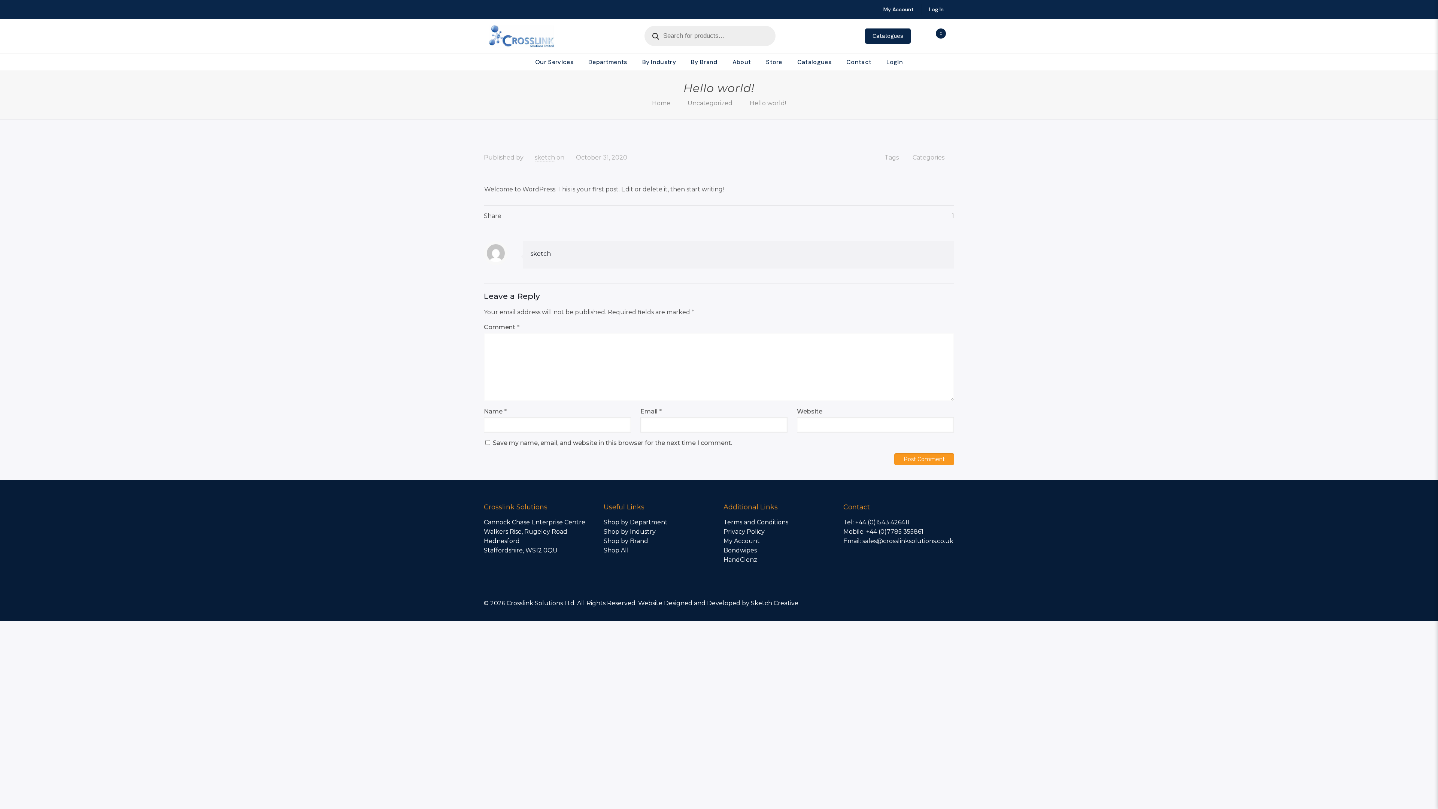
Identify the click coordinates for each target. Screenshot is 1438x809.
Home (661, 103)
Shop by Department (636, 522)
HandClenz (740, 559)
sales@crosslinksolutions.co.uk (907, 541)
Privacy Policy (744, 531)
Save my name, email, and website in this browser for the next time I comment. (612, 442)
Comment (501, 327)
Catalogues (888, 36)
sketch (545, 157)
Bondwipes (740, 550)
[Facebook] (897, 603)
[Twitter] (907, 603)
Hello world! (768, 103)
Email (651, 411)
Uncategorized (710, 103)
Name (495, 411)
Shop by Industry (630, 531)
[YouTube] (917, 603)
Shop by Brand (626, 541)
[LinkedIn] (927, 603)
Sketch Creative (774, 603)
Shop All (616, 550)
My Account (741, 541)
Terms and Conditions (755, 522)
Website (809, 411)
